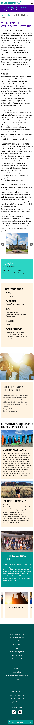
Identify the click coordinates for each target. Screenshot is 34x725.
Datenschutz (17, 672)
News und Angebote (17, 651)
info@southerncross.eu (17, 702)
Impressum (17, 665)
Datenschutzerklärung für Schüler (17, 676)
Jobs (17, 648)
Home (3, 15)
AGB (17, 679)
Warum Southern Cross (17, 637)
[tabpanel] (17, 244)
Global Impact (17, 659)
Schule (9, 15)
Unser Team (17, 644)
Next (33, 606)
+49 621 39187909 (18, 695)
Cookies (17, 668)
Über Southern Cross (17, 634)
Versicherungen (17, 655)
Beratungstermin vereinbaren (20, 722)
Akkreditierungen (17, 683)
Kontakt (17, 641)
